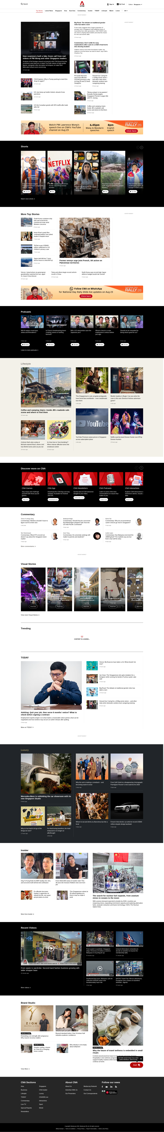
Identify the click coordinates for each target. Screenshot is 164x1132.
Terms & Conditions (70, 1128)
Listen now (111, 486)
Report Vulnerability (91, 1128)
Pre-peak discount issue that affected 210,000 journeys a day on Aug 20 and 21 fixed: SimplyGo (82, 79)
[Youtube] (107, 1087)
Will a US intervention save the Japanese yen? (81, 331)
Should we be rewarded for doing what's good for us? (129, 331)
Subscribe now (85, 485)
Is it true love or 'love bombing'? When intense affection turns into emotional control (58, 444)
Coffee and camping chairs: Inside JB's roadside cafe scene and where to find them (97, 108)
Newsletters (25, 1111)
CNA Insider (43, 1090)
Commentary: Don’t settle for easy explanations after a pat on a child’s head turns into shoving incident (91, 44)
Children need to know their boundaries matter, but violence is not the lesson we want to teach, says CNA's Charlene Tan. (91, 51)
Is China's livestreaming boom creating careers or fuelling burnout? (56, 332)
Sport (41, 1104)
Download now (60, 486)
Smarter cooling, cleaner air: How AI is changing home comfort (42, 1049)
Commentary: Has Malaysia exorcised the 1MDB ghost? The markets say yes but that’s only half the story (119, 537)
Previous (138, 147)
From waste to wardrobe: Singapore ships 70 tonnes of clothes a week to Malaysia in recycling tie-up (98, 951)
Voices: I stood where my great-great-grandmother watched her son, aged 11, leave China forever (33, 274)
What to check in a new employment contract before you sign (104, 332)
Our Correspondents (90, 1093)
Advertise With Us (71, 1090)
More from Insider (27, 914)
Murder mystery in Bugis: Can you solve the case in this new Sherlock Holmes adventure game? (125, 398)
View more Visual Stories (29, 615)
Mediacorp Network (90, 1086)
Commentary (82, 10)
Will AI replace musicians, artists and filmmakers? (29, 331)
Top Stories (39, 10)
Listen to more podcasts (29, 350)
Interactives (43, 1101)
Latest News (49, 10)
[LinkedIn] (111, 1087)
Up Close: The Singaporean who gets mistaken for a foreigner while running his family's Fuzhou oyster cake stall (117, 677)
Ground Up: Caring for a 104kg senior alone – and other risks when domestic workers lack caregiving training (100, 79)
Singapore (58, 10)
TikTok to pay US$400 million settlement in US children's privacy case (42, 247)
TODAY (97, 10)
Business (24, 1090)
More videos (25, 987)
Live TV (23, 1104)
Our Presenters (70, 1093)
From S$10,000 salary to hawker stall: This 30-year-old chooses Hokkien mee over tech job (70, 882)
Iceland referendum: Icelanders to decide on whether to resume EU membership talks (127, 951)
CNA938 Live (43, 1097)
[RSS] (116, 1087)
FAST (135, 1065)
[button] (141, 1059)
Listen (118, 10)
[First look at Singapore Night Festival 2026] (33, 589)
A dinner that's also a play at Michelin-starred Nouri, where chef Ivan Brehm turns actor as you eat (32, 444)
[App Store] (104, 1092)
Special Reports (26, 1108)
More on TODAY (26, 727)
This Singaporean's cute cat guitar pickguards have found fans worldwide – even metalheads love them (91, 398)
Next (141, 147)
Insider (90, 10)
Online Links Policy (103, 1128)
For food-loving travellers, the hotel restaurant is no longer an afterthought (58, 831)
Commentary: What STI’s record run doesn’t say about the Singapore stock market (34, 537)
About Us (68, 1086)
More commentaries (27, 546)
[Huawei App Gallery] (111, 1092)
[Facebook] (102, 1087)
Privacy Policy (81, 1128)
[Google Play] (102, 1092)
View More (24, 1069)
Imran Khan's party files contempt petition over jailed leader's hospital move (43, 234)
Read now (137, 486)
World (41, 1108)
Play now (34, 486)
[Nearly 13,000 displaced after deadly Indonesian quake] (113, 589)
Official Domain (60, 1128)
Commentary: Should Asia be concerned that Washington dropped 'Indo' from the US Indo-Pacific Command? (76, 522)
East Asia (72, 10)
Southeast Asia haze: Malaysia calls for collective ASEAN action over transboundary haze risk (99, 980)
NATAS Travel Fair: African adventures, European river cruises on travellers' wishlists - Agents (129, 980)
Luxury (41, 1093)
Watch (111, 10)
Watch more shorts (27, 199)
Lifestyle (104, 10)
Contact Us (87, 1090)
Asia (65, 10)
